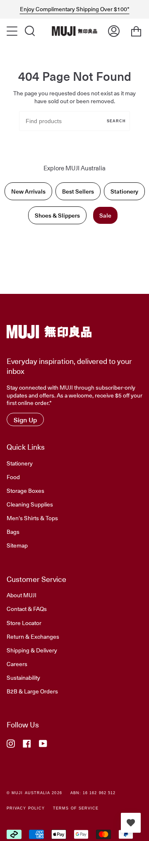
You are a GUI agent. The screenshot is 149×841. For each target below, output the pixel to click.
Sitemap (17, 545)
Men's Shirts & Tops (32, 517)
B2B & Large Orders (32, 691)
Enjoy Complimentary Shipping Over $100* (75, 9)
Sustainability (23, 677)
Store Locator (24, 622)
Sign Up (25, 419)
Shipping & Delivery (32, 649)
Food (13, 476)
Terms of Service (76, 808)
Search (116, 121)
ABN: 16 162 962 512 (93, 793)
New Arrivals (28, 191)
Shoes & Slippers (57, 215)
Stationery (124, 191)
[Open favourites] (131, 823)
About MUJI (21, 594)
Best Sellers (78, 191)
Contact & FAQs (27, 608)
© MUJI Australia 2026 (34, 793)
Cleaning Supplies (30, 504)
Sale (105, 215)
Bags (13, 531)
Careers (17, 663)
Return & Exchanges (33, 636)
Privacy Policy (26, 808)
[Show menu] (13, 31)
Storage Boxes (25, 490)
